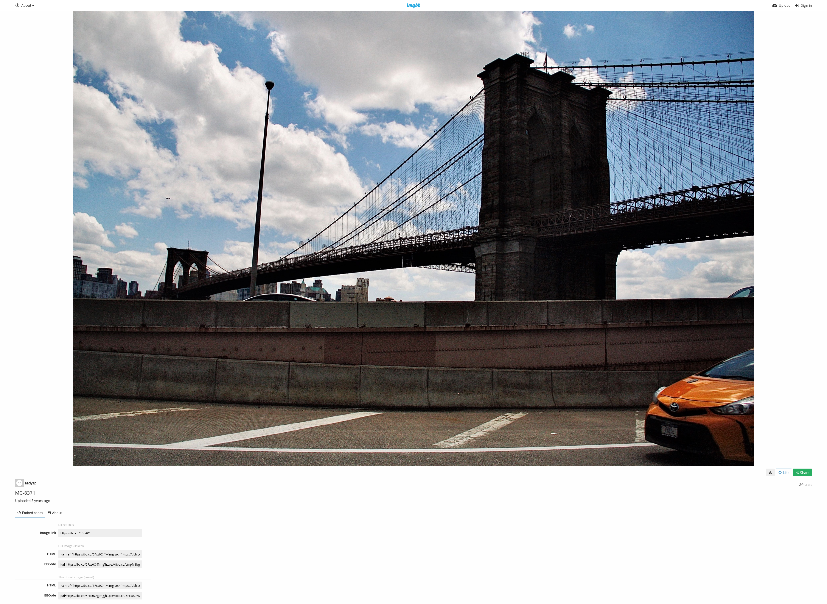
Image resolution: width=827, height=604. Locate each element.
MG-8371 (25, 492)
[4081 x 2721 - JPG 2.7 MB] (770, 472)
